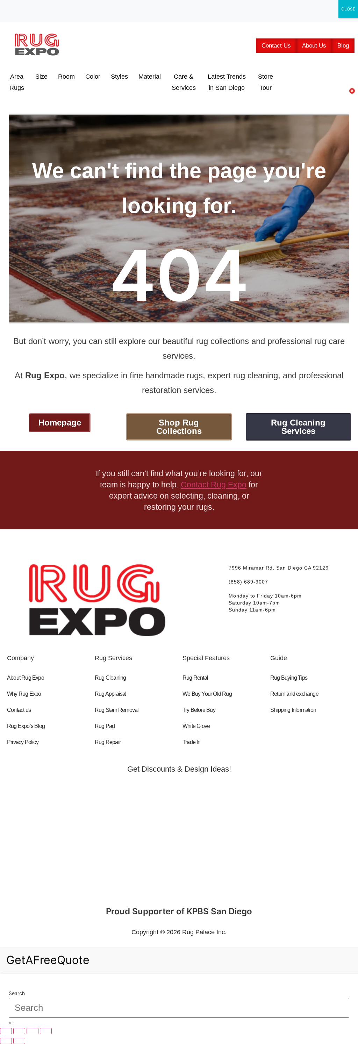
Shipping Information (293, 710)
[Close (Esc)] (46, 1031)
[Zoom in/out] (6, 1031)
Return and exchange (294, 694)
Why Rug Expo (24, 694)
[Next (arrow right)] (19, 1041)
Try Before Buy (198, 710)
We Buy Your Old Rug (207, 694)
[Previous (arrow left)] (6, 1041)
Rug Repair (108, 742)
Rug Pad (105, 726)
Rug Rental (195, 678)
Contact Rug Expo (213, 484)
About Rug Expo (25, 678)
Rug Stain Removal (116, 710)
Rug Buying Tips (288, 678)
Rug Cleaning (110, 678)
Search (17, 993)
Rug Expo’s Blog (26, 726)
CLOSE (348, 9)
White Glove (196, 726)
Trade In (191, 742)
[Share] (32, 1031)
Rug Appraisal (111, 694)
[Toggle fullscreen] (19, 1031)
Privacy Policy (22, 742)
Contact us (19, 710)
